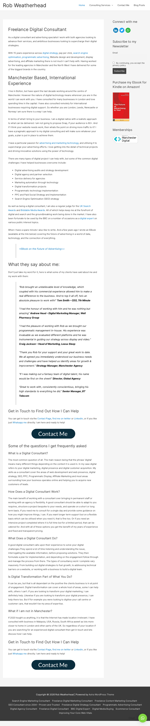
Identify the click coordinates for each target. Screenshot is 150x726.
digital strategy (50, 53)
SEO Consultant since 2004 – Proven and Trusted (34, 704)
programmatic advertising (35, 57)
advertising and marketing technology (59, 143)
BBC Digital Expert (80, 708)
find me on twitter (61, 418)
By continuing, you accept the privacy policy (129, 64)
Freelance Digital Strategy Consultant (81, 704)
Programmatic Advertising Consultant (122, 704)
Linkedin (78, 418)
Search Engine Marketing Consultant (31, 700)
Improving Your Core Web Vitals (75, 713)
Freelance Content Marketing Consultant (116, 700)
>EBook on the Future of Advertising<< (42, 248)
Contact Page (44, 418)
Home (82, 5)
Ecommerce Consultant (128, 708)
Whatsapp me (20, 422)
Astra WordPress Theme (101, 694)
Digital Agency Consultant (23, 708)
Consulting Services (99, 5)
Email (115, 53)
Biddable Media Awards (33, 210)
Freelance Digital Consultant (54, 708)
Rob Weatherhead (24, 5)
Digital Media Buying (103, 708)
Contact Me (123, 5)
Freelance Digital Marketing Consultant (72, 700)
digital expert (87, 218)
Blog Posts (139, 5)
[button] (142, 718)
